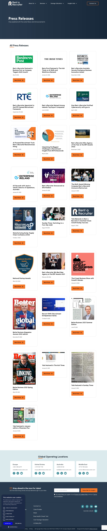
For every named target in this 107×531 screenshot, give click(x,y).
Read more (14, 504)
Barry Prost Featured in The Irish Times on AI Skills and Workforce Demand (53, 70)
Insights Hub (71, 3)
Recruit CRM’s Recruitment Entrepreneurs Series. (51, 315)
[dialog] (13, 512)
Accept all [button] (8, 523)
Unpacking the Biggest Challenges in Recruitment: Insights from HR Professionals (53, 149)
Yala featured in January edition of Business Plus (21, 427)
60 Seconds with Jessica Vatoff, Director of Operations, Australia (24, 187)
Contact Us (92, 3)
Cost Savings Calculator (40, 520)
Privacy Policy (25, 529)
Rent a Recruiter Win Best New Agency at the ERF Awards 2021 (53, 273)
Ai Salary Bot (37, 523)
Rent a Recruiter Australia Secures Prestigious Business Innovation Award (81, 70)
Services (42, 3)
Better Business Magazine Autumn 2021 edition (22, 333)
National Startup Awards (22, 278)
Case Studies (37, 509)
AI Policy (31, 529)
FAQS (35, 513)
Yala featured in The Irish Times (53, 365)
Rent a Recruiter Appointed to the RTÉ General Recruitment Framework (23, 107)
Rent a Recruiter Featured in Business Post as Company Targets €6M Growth (23, 70)
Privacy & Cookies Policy (81, 494)
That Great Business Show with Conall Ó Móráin (82, 279)
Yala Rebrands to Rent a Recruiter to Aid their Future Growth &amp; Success (81, 221)
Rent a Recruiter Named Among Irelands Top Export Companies (53, 106)
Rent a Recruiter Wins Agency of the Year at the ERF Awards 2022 (82, 145)
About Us (31, 3)
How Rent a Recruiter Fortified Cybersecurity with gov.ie (82, 106)
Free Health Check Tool (40, 516)
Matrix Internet (93, 529)
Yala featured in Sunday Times (82, 385)
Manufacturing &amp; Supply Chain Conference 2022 (23, 234)
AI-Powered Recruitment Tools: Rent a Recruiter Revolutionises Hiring (24, 144)
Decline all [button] (18, 523)
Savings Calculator (56, 3)
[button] (13, 527)
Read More (18, 80)
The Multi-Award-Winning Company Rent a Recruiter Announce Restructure (80, 186)
